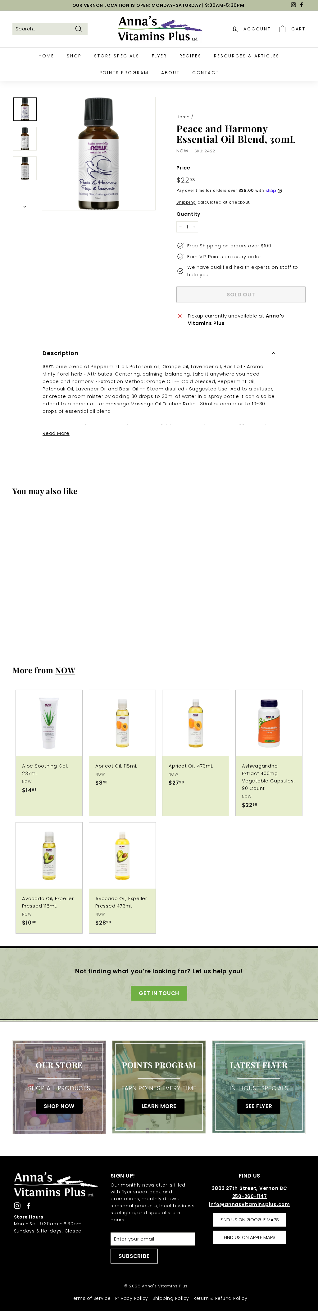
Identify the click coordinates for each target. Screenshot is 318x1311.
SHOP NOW (59, 1106)
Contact (205, 73)
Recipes (190, 56)
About (170, 73)
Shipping (186, 202)
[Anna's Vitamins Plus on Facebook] (28, 1205)
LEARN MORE (159, 1106)
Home (46, 56)
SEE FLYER (258, 1106)
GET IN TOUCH (159, 993)
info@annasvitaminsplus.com (249, 1204)
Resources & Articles (246, 56)
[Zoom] (98, 153)
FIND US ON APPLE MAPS (249, 1237)
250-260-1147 (249, 1196)
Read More (56, 433)
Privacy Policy (131, 1298)
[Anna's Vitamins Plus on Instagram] (17, 1205)
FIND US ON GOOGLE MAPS (249, 1219)
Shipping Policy (170, 1298)
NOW (182, 150)
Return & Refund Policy (220, 1298)
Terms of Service (91, 1298)
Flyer (159, 56)
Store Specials (116, 56)
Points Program (124, 73)
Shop (74, 56)
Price (183, 167)
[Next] (24, 205)
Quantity (188, 214)
